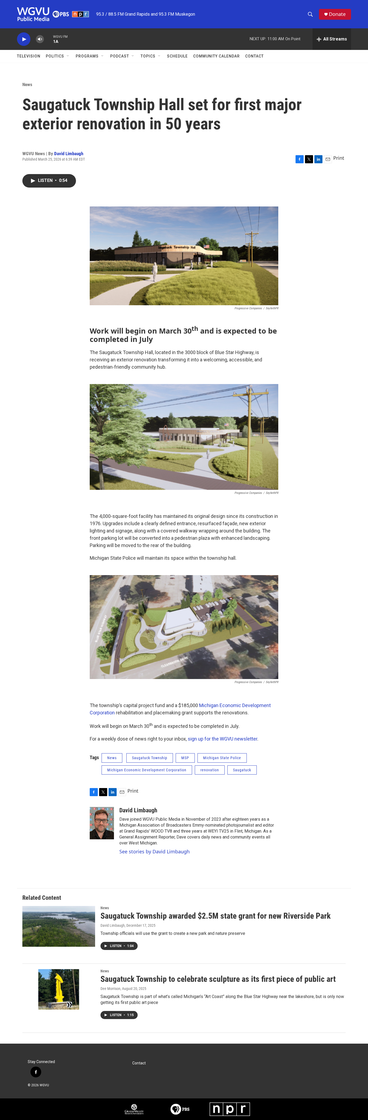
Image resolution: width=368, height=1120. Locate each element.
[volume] (39, 39)
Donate (337, 14)
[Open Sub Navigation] (68, 56)
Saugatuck (242, 770)
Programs (87, 56)
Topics (148, 56)
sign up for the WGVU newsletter (222, 739)
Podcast (119, 56)
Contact (254, 56)
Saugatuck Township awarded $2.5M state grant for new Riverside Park (215, 916)
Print (338, 158)
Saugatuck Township (149, 758)
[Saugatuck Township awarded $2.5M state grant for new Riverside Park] (58, 926)
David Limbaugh (68, 153)
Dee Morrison (110, 988)
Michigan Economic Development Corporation (146, 770)
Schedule (177, 56)
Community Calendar (216, 56)
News (27, 84)
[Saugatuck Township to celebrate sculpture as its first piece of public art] (58, 989)
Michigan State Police (222, 758)
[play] (23, 39)
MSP (185, 758)
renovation (209, 770)
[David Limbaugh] (102, 823)
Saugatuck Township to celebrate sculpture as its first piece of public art (218, 979)
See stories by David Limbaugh (154, 851)
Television (28, 56)
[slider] (48, 39)
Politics (55, 56)
